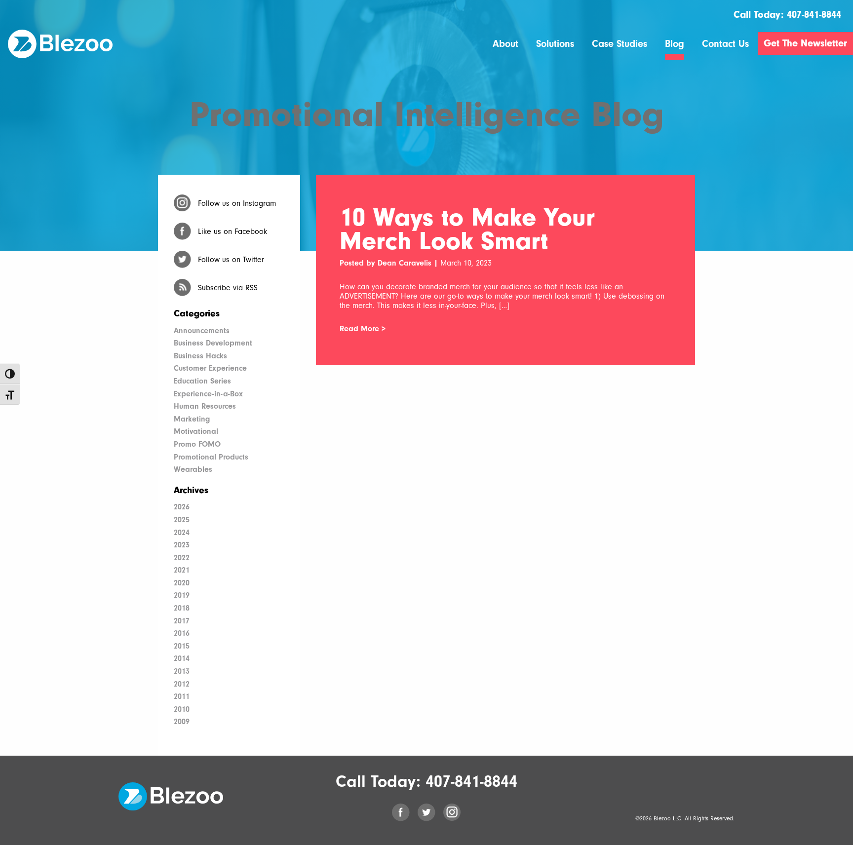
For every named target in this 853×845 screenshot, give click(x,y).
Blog (674, 44)
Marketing (192, 419)
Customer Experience (210, 368)
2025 (182, 519)
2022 (182, 557)
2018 (182, 608)
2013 (182, 671)
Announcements (202, 330)
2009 (182, 721)
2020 (182, 582)
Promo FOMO (197, 444)
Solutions (555, 44)
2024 (182, 532)
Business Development (213, 343)
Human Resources (205, 406)
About (505, 44)
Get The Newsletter (805, 43)
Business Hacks (200, 355)
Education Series (202, 381)
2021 (182, 570)
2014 (182, 658)
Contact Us (725, 44)
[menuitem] (505, 49)
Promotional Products (211, 457)
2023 (182, 544)
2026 (182, 506)
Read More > (363, 328)
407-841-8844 (814, 14)
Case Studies (619, 44)
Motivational (196, 431)
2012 (182, 684)
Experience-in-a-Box (208, 393)
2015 (182, 646)
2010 (182, 709)
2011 (182, 696)
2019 (182, 595)
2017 (182, 620)
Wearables (193, 469)
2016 (182, 633)
